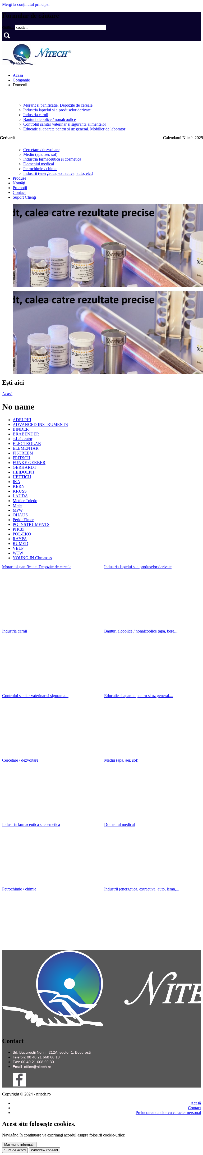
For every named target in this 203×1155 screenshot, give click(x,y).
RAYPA (20, 538)
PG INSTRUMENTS (31, 524)
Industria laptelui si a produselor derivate (57, 110)
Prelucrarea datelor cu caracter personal (168, 1112)
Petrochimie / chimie (40, 168)
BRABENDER (26, 434)
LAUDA (20, 496)
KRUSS (20, 491)
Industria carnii (35, 114)
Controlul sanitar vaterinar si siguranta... (35, 695)
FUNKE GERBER (29, 462)
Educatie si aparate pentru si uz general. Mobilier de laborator (74, 129)
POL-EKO (22, 534)
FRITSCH (21, 458)
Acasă (18, 75)
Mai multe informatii (19, 1145)
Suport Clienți (24, 197)
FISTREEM (23, 453)
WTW (18, 553)
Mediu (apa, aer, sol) (40, 154)
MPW (18, 510)
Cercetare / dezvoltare (41, 149)
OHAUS (20, 515)
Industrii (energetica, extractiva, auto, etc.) (58, 173)
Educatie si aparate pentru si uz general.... (138, 695)
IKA (16, 481)
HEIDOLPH (23, 472)
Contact (19, 192)
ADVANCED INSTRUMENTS (40, 424)
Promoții (20, 187)
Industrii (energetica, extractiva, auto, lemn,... (141, 889)
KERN (19, 486)
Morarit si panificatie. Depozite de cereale (58, 105)
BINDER (21, 429)
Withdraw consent (44, 1150)
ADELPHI (22, 419)
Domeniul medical (38, 164)
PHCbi (18, 529)
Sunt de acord (15, 1150)
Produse (19, 178)
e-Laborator (22, 438)
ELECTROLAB (27, 443)
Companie (21, 80)
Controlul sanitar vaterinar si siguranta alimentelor (64, 124)
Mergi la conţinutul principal (25, 4)
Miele (17, 505)
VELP (18, 548)
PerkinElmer (23, 519)
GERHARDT (24, 467)
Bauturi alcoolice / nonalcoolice (49, 119)
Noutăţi (19, 183)
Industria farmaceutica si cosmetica (52, 159)
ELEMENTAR (26, 448)
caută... (8, 27)
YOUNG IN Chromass (32, 558)
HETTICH (22, 477)
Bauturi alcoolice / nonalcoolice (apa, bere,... (141, 631)
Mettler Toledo (25, 500)
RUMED (20, 543)
